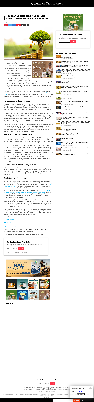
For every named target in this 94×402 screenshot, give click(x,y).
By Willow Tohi (68, 62)
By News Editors (69, 139)
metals (13, 231)
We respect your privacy (40, 389)
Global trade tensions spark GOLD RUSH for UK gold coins (74, 97)
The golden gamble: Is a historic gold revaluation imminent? (74, 61)
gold (42, 229)
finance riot (38, 229)
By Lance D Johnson (69, 58)
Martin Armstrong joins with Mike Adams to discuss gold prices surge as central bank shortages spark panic (75, 66)
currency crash (15, 229)
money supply (18, 231)
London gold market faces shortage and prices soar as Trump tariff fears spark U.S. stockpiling (75, 128)
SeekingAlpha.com (8, 222)
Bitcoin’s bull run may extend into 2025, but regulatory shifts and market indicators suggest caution (75, 148)
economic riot (31, 229)
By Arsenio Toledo (69, 104)
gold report (47, 229)
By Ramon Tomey (69, 155)
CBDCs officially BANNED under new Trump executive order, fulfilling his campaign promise (74, 154)
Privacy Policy (47, 397)
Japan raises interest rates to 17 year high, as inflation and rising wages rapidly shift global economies (75, 143)
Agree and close (80, 394)
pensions (25, 231)
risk (29, 231)
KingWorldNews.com (9, 219)
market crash (7, 231)
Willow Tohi (14, 22)
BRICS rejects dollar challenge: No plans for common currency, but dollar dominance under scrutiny (75, 123)
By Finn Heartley (69, 83)
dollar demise (23, 229)
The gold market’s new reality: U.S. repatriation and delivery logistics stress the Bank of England (74, 87)
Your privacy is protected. (11, 252)
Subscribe (76, 400)
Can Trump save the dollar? (67, 138)
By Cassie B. (68, 130)
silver (31, 231)
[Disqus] (28, 322)
